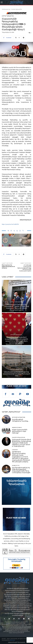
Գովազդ (16, 231)
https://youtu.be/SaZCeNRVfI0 (10, 224)
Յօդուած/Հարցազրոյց (18, 417)
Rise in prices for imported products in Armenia (8, 266)
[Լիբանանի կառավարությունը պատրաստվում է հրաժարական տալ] (16, 362)
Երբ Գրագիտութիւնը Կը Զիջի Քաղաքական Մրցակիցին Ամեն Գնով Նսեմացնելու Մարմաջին (21, 470)
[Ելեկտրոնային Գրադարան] (16, 491)
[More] (23, 37)
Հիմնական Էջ (6, 9)
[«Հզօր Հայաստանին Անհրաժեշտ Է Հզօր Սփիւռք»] (6, 430)
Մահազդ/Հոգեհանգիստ (18, 437)
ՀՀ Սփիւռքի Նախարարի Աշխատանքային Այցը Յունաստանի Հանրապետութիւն (24, 267)
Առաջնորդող (15, 465)
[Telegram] (24, 619)
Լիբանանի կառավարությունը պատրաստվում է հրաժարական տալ (16, 374)
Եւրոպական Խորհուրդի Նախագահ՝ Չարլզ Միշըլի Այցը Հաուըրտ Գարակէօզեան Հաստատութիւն (16, 307)
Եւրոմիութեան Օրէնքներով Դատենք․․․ (20, 420)
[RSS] (19, 619)
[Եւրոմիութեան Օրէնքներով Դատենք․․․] (6, 419)
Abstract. (12, 640)
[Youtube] (27, 394)
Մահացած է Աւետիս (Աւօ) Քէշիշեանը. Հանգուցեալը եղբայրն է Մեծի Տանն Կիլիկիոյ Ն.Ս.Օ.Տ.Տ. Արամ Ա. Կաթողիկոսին (21, 443)
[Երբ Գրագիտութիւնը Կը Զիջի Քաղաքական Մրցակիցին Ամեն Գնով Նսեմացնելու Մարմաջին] (6, 469)
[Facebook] (5, 394)
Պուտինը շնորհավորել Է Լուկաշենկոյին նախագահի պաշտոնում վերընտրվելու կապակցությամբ (16, 340)
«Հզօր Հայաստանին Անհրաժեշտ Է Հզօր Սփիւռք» (19, 431)
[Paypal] (20, 394)
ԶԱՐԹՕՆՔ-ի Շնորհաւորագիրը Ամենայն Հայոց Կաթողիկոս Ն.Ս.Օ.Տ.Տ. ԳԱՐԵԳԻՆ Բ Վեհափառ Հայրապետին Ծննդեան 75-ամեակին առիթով (21, 457)
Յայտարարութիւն (17, 427)
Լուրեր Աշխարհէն (16, 9)
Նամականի (15, 449)
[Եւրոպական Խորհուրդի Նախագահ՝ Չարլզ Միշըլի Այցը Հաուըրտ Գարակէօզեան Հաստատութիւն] (16, 296)
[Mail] (13, 394)
